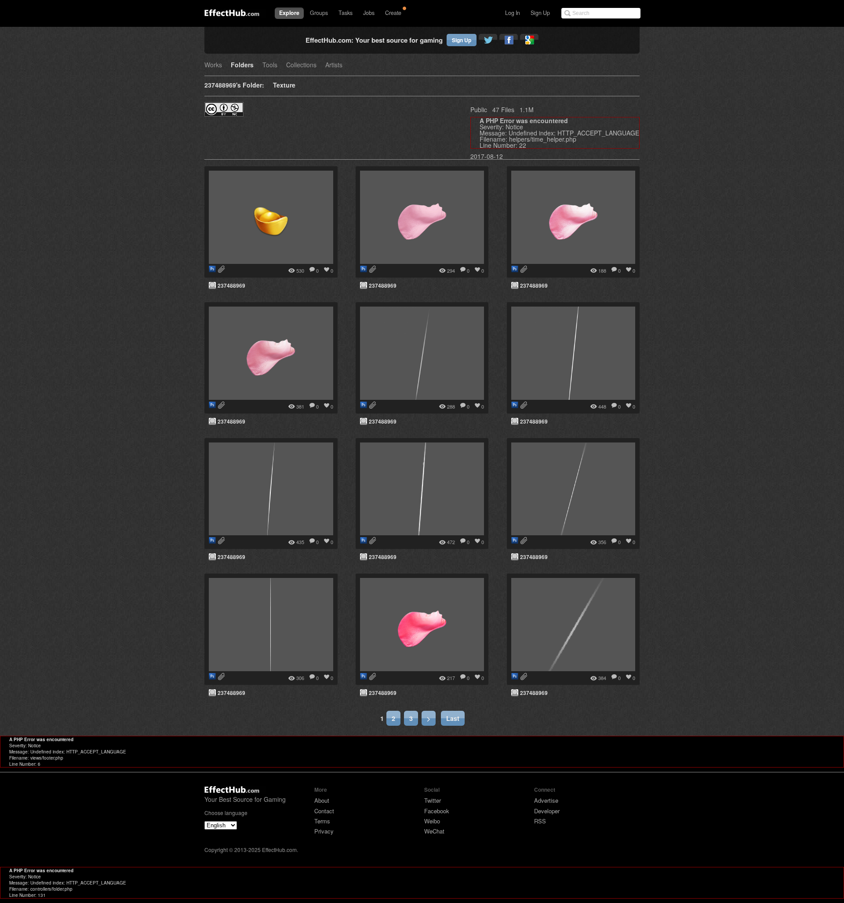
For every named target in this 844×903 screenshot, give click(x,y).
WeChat (434, 831)
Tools (269, 65)
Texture (284, 85)
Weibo (432, 821)
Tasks (345, 13)
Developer (547, 811)
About (321, 800)
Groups (319, 13)
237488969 (231, 285)
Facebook (436, 811)
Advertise (546, 800)
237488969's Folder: (234, 85)
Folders (242, 65)
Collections (301, 65)
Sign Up (540, 13)
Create (393, 13)
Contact (324, 811)
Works (213, 65)
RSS (540, 821)
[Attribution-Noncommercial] (224, 113)
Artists (333, 65)
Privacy (324, 831)
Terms (322, 821)
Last (452, 718)
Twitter (432, 800)
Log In (512, 13)
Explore (289, 13)
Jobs (369, 13)
